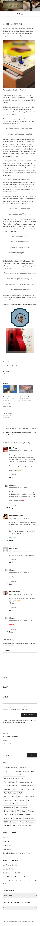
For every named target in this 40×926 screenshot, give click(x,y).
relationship (19, 815)
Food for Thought (9, 796)
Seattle (5, 837)
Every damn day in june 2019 (13, 778)
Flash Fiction (30, 789)
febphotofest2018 (26, 782)
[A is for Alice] (10, 389)
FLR (20, 793)
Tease (22, 822)
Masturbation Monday (11, 804)
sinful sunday (8, 818)
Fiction (21, 789)
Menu (21, 14)
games (22, 800)
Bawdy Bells (8, 771)
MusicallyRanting (13, 432)
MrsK (5, 869)
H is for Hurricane (24, 396)
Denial (6, 775)
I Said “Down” (7, 845)
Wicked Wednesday (24, 825)
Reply (11, 477)
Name (5, 677)
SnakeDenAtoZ (13, 430)
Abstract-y (6, 841)
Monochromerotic (22, 807)
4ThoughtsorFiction (10, 767)
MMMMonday (8, 807)
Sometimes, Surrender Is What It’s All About (17, 853)
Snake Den (18, 818)
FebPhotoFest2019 (10, 786)
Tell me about (30, 822)
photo (24, 811)
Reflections (7, 849)
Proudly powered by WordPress (23, 921)
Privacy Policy (7, 921)
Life (28, 800)
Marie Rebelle (14, 592)
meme (23, 804)
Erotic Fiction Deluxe (17, 775)
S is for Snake (7, 413)
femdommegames (10, 789)
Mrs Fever (13, 448)
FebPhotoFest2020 (26, 786)
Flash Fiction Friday (10, 793)
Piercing (31, 811)
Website (6, 697)
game (16, 800)
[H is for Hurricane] (26, 389)
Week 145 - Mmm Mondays (12, 877)
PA (18, 811)
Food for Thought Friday (26, 796)
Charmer (24, 21)
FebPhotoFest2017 (10, 782)
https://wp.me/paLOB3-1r (17, 533)
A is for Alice (7, 396)
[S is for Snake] (10, 407)
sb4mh (27, 815)
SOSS (6, 822)
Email (5, 687)
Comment (7, 650)
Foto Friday (7, 800)
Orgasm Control (9, 811)
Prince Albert (8, 815)
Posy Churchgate (16, 516)
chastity (26, 771)
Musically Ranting (14, 428)
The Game (7, 825)
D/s (32, 771)
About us (23, 767)
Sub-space (13, 822)
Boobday (18, 771)
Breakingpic (13, 90)
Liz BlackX (6, 881)
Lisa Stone (13, 548)
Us (14, 825)
